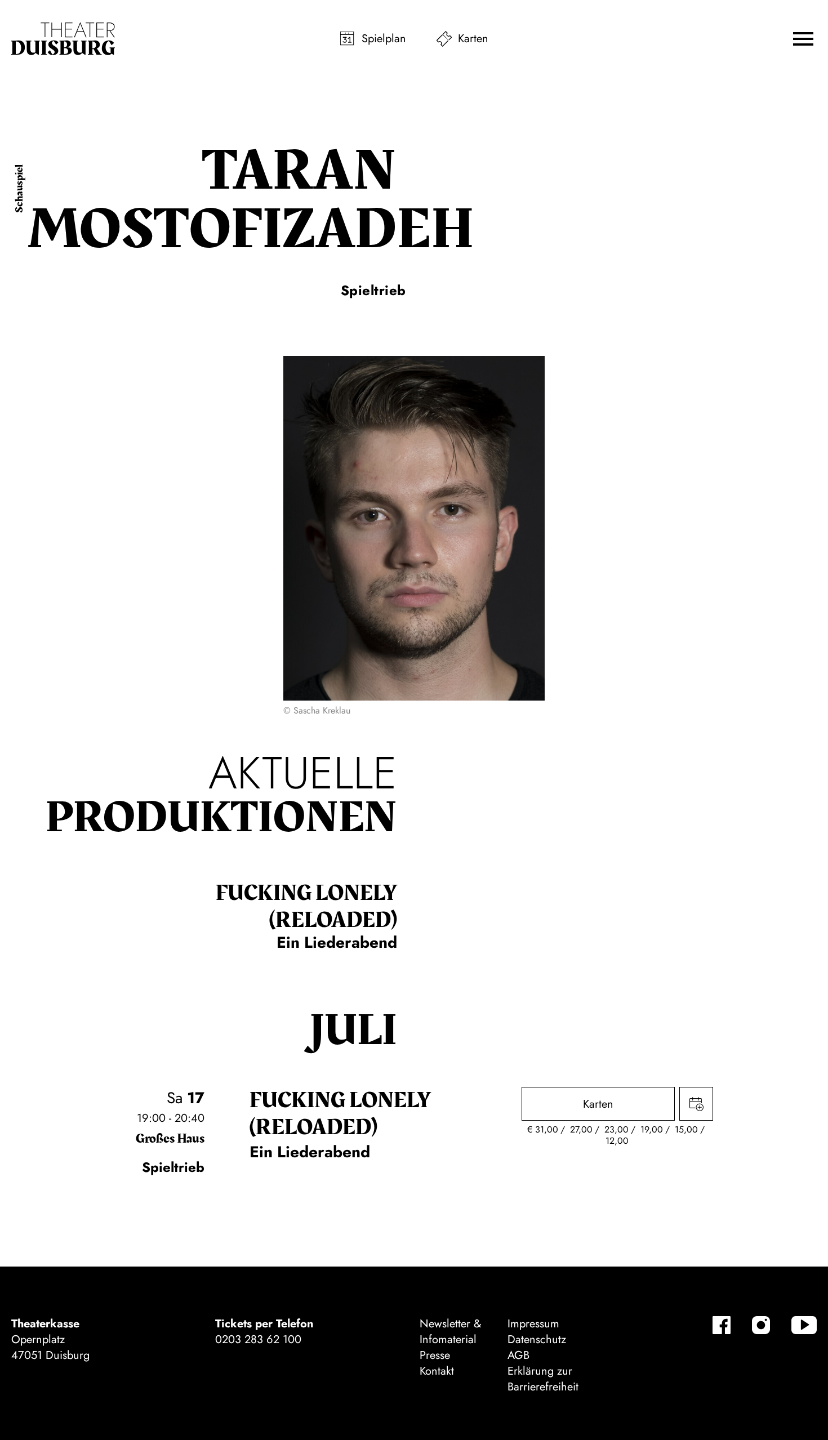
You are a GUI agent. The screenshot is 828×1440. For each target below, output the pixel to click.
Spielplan (384, 38)
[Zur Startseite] (63, 39)
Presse (435, 1355)
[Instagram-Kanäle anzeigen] (761, 1325)
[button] (803, 38)
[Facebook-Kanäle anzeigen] (722, 1325)
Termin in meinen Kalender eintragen (696, 1104)
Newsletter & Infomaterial (451, 1332)
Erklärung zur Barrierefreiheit (543, 1379)
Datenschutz (537, 1339)
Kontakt (437, 1371)
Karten (473, 38)
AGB (518, 1355)
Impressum (533, 1324)
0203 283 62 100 (258, 1339)
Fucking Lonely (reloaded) (306, 906)
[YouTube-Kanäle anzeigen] (804, 1325)
